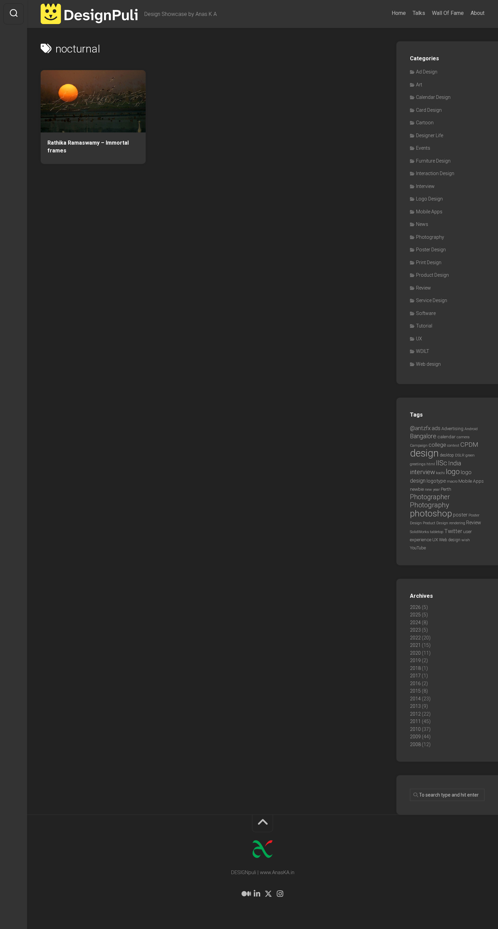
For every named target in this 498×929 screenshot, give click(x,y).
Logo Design (429, 199)
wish (465, 539)
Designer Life (429, 135)
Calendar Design (433, 97)
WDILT (422, 351)
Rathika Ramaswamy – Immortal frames (88, 147)
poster (460, 515)
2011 (415, 721)
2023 (415, 630)
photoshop (431, 513)
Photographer (430, 497)
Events (423, 148)
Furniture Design (433, 161)
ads (436, 428)
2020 (415, 653)
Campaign (419, 445)
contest (453, 445)
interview (422, 472)
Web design (428, 364)
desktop (447, 455)
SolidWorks (419, 531)
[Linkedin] (257, 894)
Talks (419, 13)
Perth (446, 489)
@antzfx (420, 428)
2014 (415, 698)
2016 (415, 683)
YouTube (418, 547)
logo (453, 471)
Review (423, 288)
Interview (425, 186)
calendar (446, 436)
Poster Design (431, 249)
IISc (441, 463)
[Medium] (245, 894)
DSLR (459, 455)
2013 (415, 706)
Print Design (428, 262)
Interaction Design (435, 173)
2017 (415, 675)
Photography (430, 237)
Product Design (432, 275)
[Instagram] (280, 894)
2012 (415, 714)
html (431, 464)
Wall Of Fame (448, 13)
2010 (415, 729)
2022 (415, 637)
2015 (415, 691)
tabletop (436, 532)
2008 (415, 744)
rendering (457, 523)
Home (399, 13)
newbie (417, 489)
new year (432, 489)
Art (419, 84)
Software (426, 313)
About (477, 13)
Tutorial (424, 326)
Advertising (452, 428)
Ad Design (426, 72)
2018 (415, 668)
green (470, 455)
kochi (440, 473)
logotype (436, 481)
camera (463, 437)
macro (452, 481)
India (454, 463)
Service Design (431, 300)
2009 (415, 736)
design (424, 453)
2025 (415, 614)
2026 (415, 607)
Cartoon (425, 122)
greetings (418, 464)
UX (419, 338)
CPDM (469, 444)
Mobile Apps (429, 211)
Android (471, 428)
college (437, 445)
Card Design (429, 110)
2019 (415, 660)
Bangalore (423, 436)
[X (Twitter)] (268, 894)
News (422, 224)
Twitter (453, 531)
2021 (415, 645)
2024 (415, 622)
